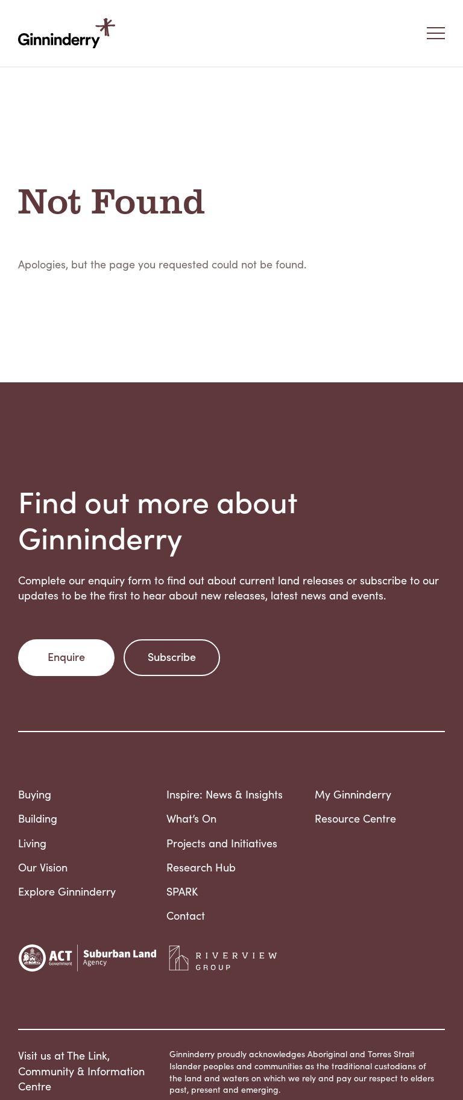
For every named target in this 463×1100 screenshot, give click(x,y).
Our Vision (43, 867)
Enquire (66, 656)
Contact (185, 915)
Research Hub (201, 867)
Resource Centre (355, 818)
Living (32, 843)
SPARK (182, 891)
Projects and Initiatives (221, 843)
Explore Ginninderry (67, 891)
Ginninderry (69, 33)
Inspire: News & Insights (224, 794)
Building (37, 818)
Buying (34, 794)
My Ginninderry (353, 794)
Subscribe (172, 656)
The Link (87, 1055)
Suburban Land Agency (87, 958)
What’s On (191, 818)
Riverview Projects (223, 957)
